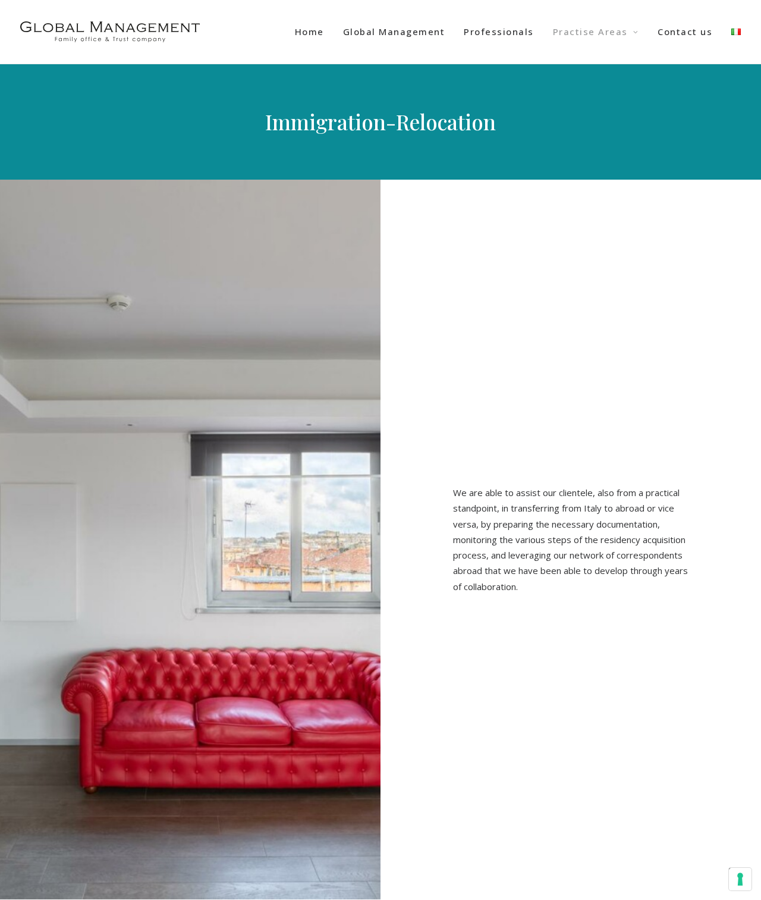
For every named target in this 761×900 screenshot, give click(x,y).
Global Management (394, 31)
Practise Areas (590, 31)
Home (309, 31)
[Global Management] (110, 31)
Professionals (499, 31)
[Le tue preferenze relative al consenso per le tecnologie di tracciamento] (740, 879)
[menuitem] (313, 32)
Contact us (685, 31)
